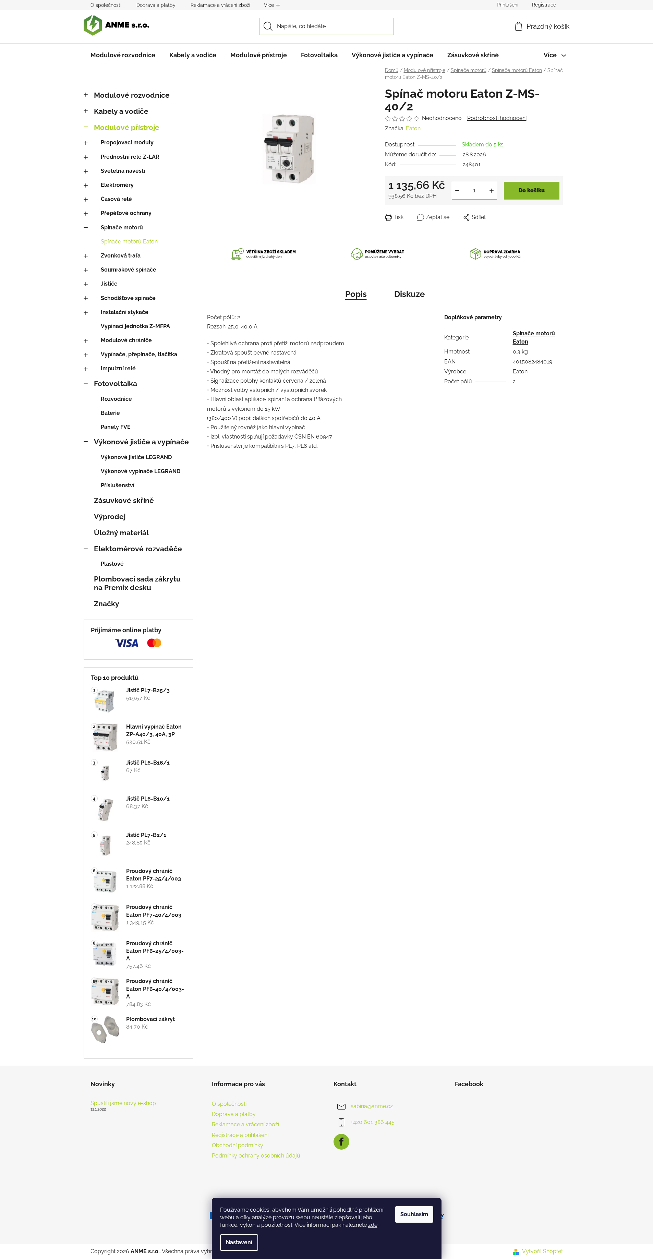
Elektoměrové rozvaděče (138, 548)
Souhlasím (414, 1214)
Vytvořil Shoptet (542, 1251)
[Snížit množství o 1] (457, 190)
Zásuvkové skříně (124, 500)
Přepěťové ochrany (126, 213)
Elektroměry (117, 185)
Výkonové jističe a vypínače (141, 441)
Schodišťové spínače (128, 298)
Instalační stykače (124, 312)
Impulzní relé (118, 368)
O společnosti (105, 5)
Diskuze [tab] (409, 294)
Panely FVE (116, 427)
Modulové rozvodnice (132, 95)
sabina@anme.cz (372, 1106)
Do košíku (532, 190)
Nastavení (239, 1242)
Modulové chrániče (126, 340)
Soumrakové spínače (128, 269)
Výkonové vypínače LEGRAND (140, 471)
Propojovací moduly (127, 142)
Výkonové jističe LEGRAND (136, 457)
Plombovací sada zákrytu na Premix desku (137, 583)
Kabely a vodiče (121, 111)
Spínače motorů (122, 227)
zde (372, 1225)
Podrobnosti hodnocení (497, 118)
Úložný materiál (121, 532)
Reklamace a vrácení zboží (220, 5)
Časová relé (116, 199)
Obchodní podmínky (237, 1145)
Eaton (413, 128)
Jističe (109, 283)
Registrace (544, 5)
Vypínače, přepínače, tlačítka (139, 354)
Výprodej (109, 516)
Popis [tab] (356, 294)
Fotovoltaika (115, 383)
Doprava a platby (156, 5)
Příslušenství (117, 485)
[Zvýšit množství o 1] (491, 190)
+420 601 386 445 (373, 1122)
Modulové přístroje (126, 127)
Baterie (110, 413)
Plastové (112, 564)
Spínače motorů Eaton (129, 241)
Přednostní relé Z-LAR (130, 157)
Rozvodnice (116, 399)
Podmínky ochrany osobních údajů (256, 1155)
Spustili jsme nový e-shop (123, 1103)
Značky (106, 603)
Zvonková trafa (121, 255)
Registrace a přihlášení (240, 1135)
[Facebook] (341, 1142)
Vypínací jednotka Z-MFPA (135, 326)
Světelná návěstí (123, 171)
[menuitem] (123, 55)
